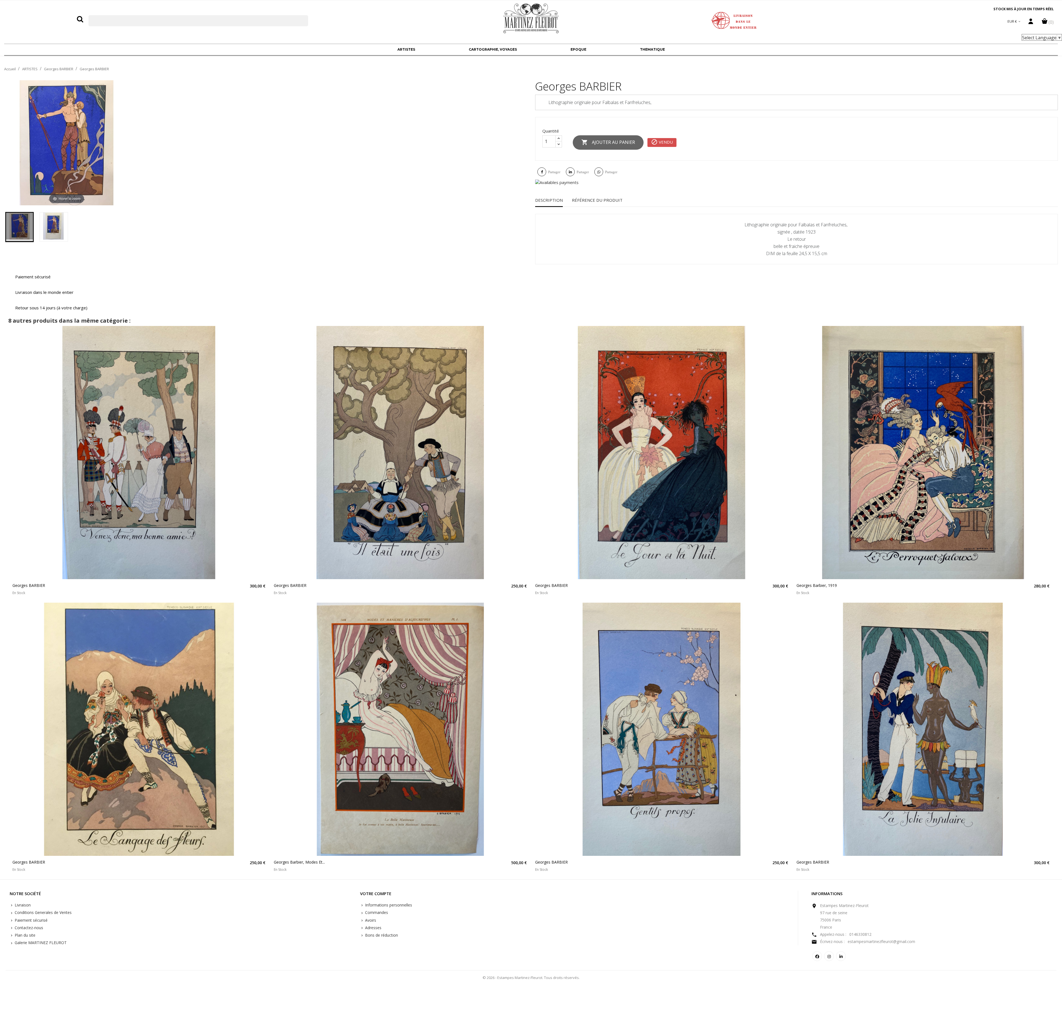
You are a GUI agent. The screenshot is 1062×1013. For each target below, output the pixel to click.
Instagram (829, 956)
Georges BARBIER (28, 585)
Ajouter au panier (608, 142)
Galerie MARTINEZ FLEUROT (40, 942)
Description (549, 200)
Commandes (376, 912)
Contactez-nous (28, 927)
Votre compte (375, 893)
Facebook (817, 956)
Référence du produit (597, 200)
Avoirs (370, 920)
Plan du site (24, 935)
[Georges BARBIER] (19, 227)
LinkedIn (840, 956)
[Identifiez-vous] (1031, 22)
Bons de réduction (381, 935)
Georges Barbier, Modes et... (299, 862)
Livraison (22, 905)
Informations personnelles (388, 905)
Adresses (372, 927)
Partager (554, 172)
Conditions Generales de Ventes (43, 912)
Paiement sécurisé (31, 920)
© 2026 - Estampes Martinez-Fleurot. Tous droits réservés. (531, 977)
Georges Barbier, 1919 (816, 585)
